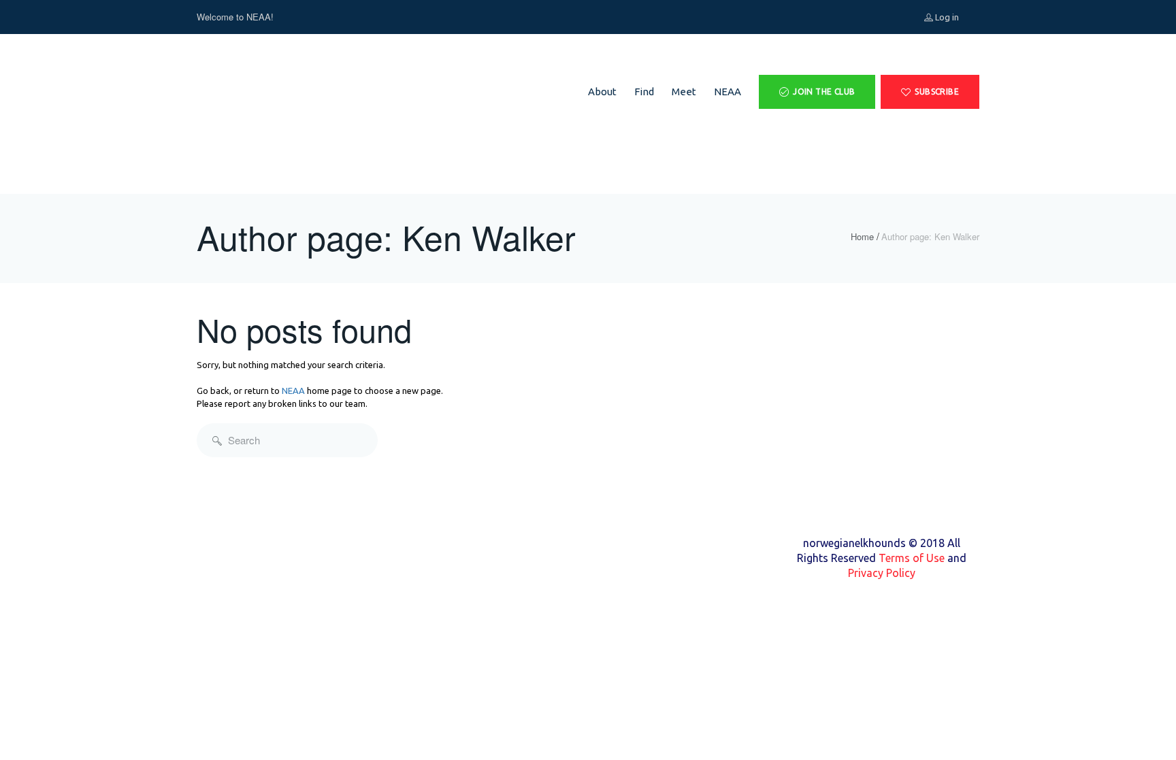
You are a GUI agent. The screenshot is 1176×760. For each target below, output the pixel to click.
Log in (946, 17)
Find (644, 91)
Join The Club (824, 91)
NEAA (727, 91)
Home (862, 236)
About (602, 91)
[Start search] (217, 440)
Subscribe (937, 91)
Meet (684, 91)
